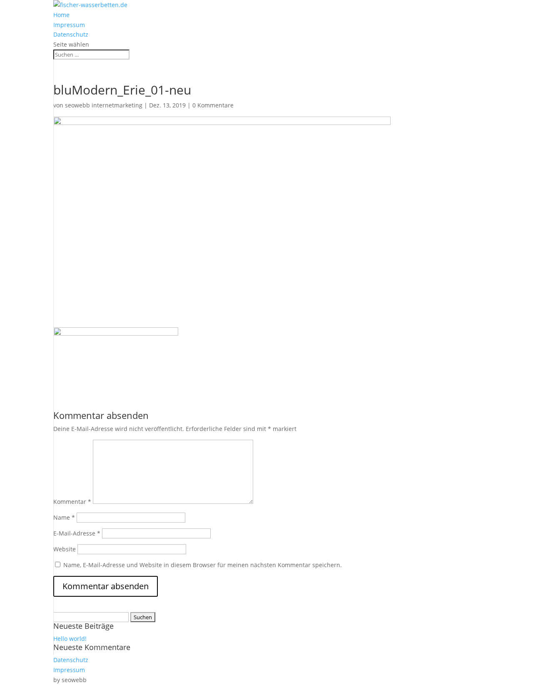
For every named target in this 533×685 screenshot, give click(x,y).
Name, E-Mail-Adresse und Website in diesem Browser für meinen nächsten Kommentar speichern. (202, 565)
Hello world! (70, 639)
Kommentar (72, 502)
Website (64, 549)
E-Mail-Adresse (76, 533)
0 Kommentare (213, 105)
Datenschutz (70, 34)
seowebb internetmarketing (103, 105)
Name (64, 517)
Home (61, 15)
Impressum (69, 25)
